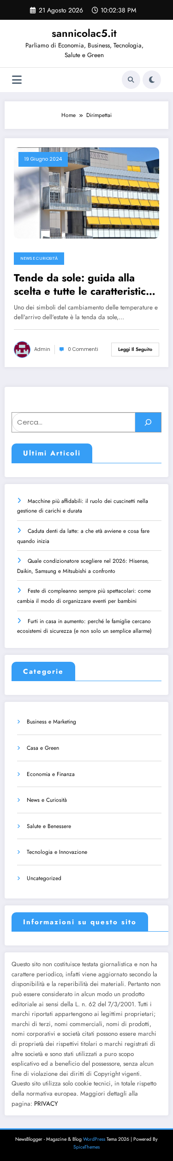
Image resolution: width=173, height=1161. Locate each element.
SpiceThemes (86, 1146)
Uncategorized (44, 878)
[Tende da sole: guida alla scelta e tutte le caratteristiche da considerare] (86, 192)
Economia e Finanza (51, 774)
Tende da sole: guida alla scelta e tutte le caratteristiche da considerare (86, 284)
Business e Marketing (51, 722)
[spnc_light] (152, 79)
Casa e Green (43, 748)
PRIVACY (46, 1103)
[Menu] (16, 80)
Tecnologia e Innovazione (57, 852)
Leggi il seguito (135, 349)
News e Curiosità (39, 258)
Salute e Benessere (49, 826)
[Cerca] (131, 80)
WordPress (94, 1139)
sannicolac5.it (84, 33)
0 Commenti (83, 349)
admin (42, 349)
